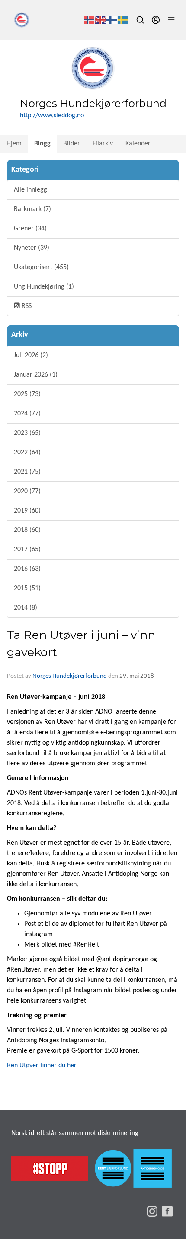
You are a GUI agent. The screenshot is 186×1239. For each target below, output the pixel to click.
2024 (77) (27, 413)
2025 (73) (27, 394)
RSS (26, 306)
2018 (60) (27, 530)
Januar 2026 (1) (36, 374)
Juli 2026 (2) (31, 355)
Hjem (14, 143)
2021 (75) (27, 472)
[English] (100, 19)
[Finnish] (112, 19)
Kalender (138, 143)
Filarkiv (103, 143)
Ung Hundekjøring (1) (44, 286)
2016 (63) (27, 569)
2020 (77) (27, 491)
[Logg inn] (156, 20)
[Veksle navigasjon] (171, 20)
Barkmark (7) (32, 209)
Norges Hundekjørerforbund (69, 676)
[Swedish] (123, 19)
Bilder (71, 143)
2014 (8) (25, 607)
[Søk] (140, 20)
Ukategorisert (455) (41, 267)
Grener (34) (30, 228)
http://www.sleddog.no (52, 115)
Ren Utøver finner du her (42, 1065)
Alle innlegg (30, 189)
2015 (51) (27, 588)
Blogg (42, 143)
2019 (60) (27, 510)
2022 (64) (27, 452)
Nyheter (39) (31, 248)
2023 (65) (27, 433)
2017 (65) (27, 549)
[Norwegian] (89, 19)
